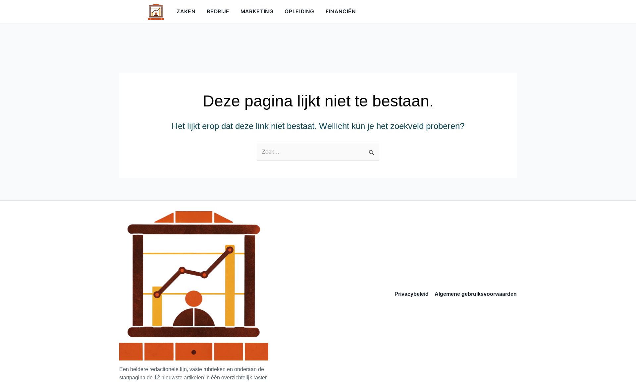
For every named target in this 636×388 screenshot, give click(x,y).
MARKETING (257, 11)
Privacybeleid (412, 294)
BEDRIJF (218, 11)
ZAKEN (186, 11)
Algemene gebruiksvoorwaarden (476, 294)
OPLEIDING (299, 11)
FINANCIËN (341, 11)
